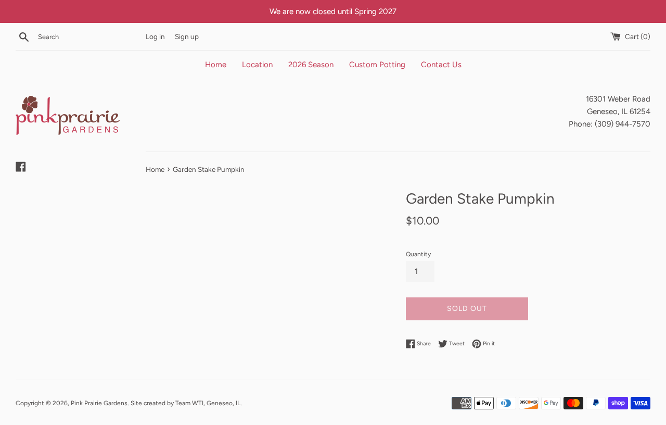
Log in (155, 36)
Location (257, 64)
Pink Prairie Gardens (99, 403)
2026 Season (311, 64)
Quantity (418, 254)
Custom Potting (377, 64)
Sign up (187, 36)
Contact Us (441, 64)
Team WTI (189, 403)
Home (215, 64)
